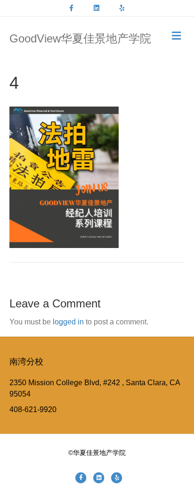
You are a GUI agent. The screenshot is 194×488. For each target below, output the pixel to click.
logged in (68, 322)
